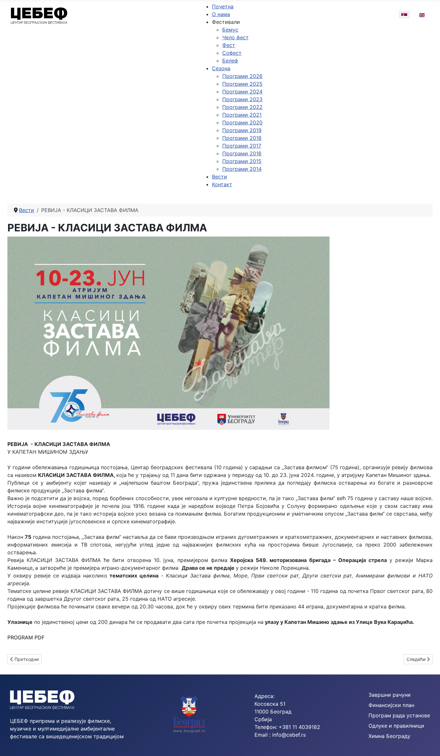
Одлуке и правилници (396, 725)
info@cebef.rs (289, 735)
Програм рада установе (399, 715)
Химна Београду (389, 736)
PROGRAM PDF (25, 637)
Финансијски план (391, 705)
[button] (226, 22)
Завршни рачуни (389, 695)
